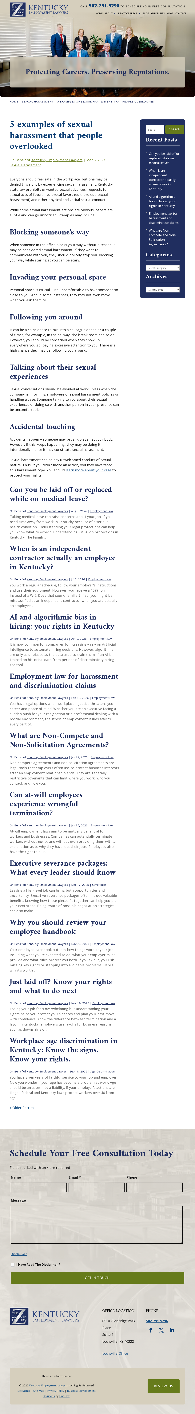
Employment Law (101, 511)
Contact (180, 13)
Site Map (38, 1391)
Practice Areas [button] (127, 13)
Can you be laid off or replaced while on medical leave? (61, 494)
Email (75, 1177)
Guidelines (158, 13)
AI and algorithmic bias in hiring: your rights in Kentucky (62, 622)
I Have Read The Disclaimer (38, 1264)
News (170, 13)
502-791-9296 (104, 5)
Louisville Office (115, 1353)
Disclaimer (19, 1254)
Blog (146, 13)
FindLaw (64, 1396)
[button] (191, 1386)
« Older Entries (22, 1107)
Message (18, 1200)
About (109, 13)
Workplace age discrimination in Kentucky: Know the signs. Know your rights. (63, 1050)
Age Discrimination (102, 1071)
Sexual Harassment (25, 165)
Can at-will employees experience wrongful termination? (46, 804)
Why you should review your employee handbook (58, 927)
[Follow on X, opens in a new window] (161, 1330)
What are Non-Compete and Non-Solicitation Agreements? (60, 740)
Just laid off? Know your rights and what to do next (61, 987)
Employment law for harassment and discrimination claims (64, 681)
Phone (131, 1177)
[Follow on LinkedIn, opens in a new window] (172, 1330)
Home (99, 13)
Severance (99, 885)
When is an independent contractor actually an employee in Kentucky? (63, 558)
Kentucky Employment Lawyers (56, 160)
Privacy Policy (55, 1391)
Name (16, 1177)
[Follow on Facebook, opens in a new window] (150, 1330)
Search (175, 129)
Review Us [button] (163, 1386)
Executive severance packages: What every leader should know (63, 868)
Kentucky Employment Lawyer (46, 1071)
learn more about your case (88, 470)
